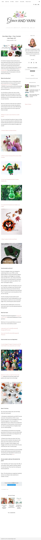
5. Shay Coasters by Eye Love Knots (9, 239)
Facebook (15, 328)
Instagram (3, 330)
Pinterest (8, 330)
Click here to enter (11, 484)
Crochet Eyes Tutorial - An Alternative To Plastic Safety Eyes (35, 91)
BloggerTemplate (13, 538)
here (13, 454)
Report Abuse (28, 104)
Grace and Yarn (4, 333)
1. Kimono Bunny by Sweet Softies (8, 130)
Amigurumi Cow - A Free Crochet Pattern (34, 86)
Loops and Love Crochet (6, 84)
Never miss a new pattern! (32, 67)
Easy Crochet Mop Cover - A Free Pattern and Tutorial (35, 95)
